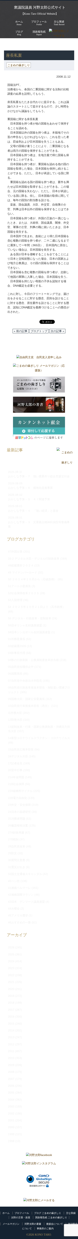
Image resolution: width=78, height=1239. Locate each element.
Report (39, 33)
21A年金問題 (16, 777)
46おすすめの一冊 (19, 922)
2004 (11, 1099)
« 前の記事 (20, 331)
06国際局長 (15, 673)
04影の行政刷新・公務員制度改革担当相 (33, 660)
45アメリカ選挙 (18, 915)
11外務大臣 (15, 712)
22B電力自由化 (17, 798)
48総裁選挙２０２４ (21, 565)
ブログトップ (39, 331)
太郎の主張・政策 (20, 1217)
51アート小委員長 (19, 586)
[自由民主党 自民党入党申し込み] (39, 358)
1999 (11, 1134)
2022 (11, 975)
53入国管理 (15, 600)
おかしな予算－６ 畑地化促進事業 (30, 487)
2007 (11, 1079)
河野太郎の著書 (32, 1224)
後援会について (54, 1224)
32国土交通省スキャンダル (25, 874)
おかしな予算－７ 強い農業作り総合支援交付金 (39, 476)
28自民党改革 (16, 846)
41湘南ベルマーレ (19, 887)
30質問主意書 (16, 860)
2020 (11, 989)
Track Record (59, 23)
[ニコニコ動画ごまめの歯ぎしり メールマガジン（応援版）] (39, 386)
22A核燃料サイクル (20, 790)
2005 (11, 1092)
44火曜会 (14, 908)
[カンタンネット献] (39, 430)
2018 (11, 1002)
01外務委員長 (16, 639)
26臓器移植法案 (18, 825)
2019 (11, 995)
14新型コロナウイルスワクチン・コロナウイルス (39, 738)
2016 (11, 1016)
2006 (11, 1085)
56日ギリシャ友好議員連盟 (25, 625)
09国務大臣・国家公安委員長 (26, 699)
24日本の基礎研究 (19, 811)
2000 (11, 1127)
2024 (11, 961)
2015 (11, 1023)
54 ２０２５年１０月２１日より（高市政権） (36, 606)
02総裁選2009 (17, 646)
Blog (19, 33)
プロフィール (22, 1213)
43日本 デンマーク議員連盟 (26, 901)
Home (19, 23)
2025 (11, 954)
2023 (11, 968)
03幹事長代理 (16, 652)
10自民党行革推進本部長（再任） (29, 705)
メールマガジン (11, 1224)
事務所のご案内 (45, 1228)
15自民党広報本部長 (21, 749)
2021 (11, 982)
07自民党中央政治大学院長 (25, 680)
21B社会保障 (16, 784)
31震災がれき (16, 867)
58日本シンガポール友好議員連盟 (29, 632)
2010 (11, 1058)
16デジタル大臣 (18, 756)
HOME (8, 44)
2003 (11, 1106)
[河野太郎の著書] (39, 406)
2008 (11, 1071)
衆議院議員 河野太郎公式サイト (39, 7)
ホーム (6, 1213)
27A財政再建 (16, 832)
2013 (11, 1037)
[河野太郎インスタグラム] (39, 1164)
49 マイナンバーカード (22, 572)
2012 (11, 1044)
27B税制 (13, 839)
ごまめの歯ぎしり (29, 44)
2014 (11, 1030)
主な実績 (71, 1213)
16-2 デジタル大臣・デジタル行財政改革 (33, 558)
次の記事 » (57, 331)
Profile (39, 23)
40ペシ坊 (14, 881)
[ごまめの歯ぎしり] (65, 462)
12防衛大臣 (15, 719)
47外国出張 (15, 551)
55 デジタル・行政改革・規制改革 (29, 618)
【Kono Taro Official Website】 (39, 13)
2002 (11, 1113)
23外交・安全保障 (19, 804)
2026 (11, 947)
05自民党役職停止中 (21, 666)
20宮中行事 (15, 770)
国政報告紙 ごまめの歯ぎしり (51, 1217)
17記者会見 (15, 763)
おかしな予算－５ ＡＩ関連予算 (29, 499)
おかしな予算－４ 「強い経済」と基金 (33, 510)
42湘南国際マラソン (21, 894)
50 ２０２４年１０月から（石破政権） (32, 579)
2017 (11, 1009)
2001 (11, 1120)
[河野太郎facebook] (39, 1156)
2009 (11, 1065)
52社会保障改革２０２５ (23, 593)
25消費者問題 (16, 818)
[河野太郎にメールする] (39, 1200)
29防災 (12, 853)
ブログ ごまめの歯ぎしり (47, 1213)
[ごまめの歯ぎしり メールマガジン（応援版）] (39, 369)
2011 (11, 1051)
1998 (11, 1141)
